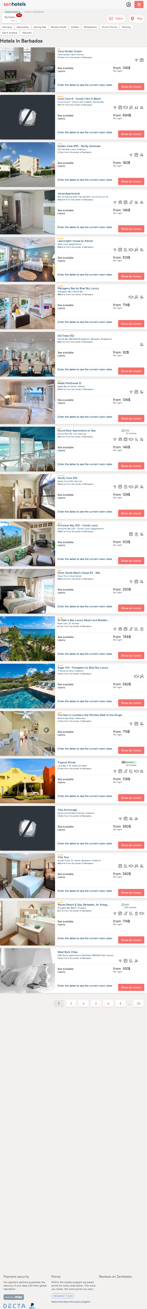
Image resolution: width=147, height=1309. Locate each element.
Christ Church (109, 27)
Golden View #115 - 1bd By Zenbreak (79, 146)
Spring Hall (40, 27)
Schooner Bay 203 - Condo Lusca (78, 525)
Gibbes (75, 27)
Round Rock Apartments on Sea (77, 430)
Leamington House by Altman (75, 241)
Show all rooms (131, 86)
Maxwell (27, 32)
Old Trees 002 (66, 335)
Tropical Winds (66, 762)
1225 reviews (130, 907)
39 (138, 1003)
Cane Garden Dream (70, 51)
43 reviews (131, 765)
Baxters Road (58, 27)
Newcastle (23, 27)
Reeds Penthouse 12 (69, 383)
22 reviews (131, 433)
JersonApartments (69, 193)
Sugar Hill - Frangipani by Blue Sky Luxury (83, 667)
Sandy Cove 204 (67, 478)
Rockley (126, 27)
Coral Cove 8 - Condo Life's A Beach (79, 98)
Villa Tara (63, 857)
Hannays (7, 27)
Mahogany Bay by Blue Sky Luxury (78, 288)
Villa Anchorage (67, 809)
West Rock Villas (68, 952)
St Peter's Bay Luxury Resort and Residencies (85, 620)
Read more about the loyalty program (70, 1301)
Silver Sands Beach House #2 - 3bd (79, 572)
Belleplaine (90, 27)
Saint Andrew (10, 32)
